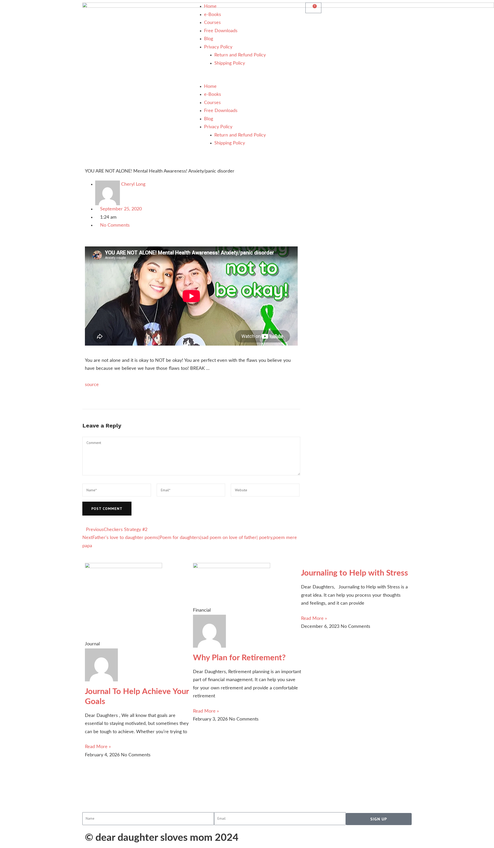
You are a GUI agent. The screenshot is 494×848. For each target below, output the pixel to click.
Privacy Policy (218, 47)
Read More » (98, 746)
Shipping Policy (229, 63)
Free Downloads (220, 31)
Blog (208, 39)
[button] (247, 78)
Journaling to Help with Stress (354, 573)
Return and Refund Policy (240, 55)
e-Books (212, 14)
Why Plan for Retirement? (239, 658)
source (92, 384)
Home (210, 6)
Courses (212, 22)
